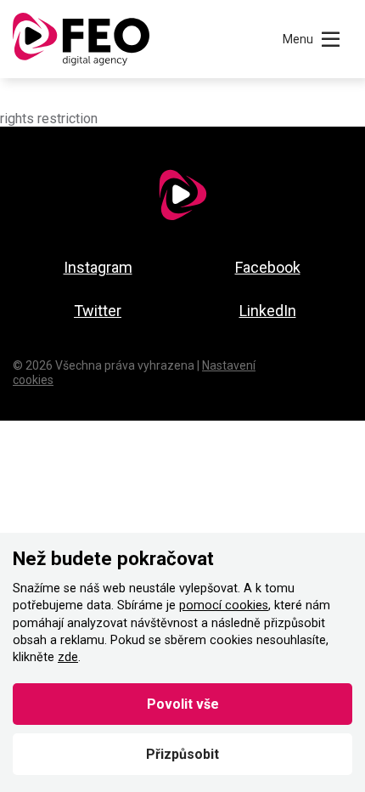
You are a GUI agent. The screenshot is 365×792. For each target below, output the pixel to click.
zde (68, 657)
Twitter (97, 311)
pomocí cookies (223, 605)
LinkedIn (267, 311)
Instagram (98, 267)
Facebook (267, 267)
